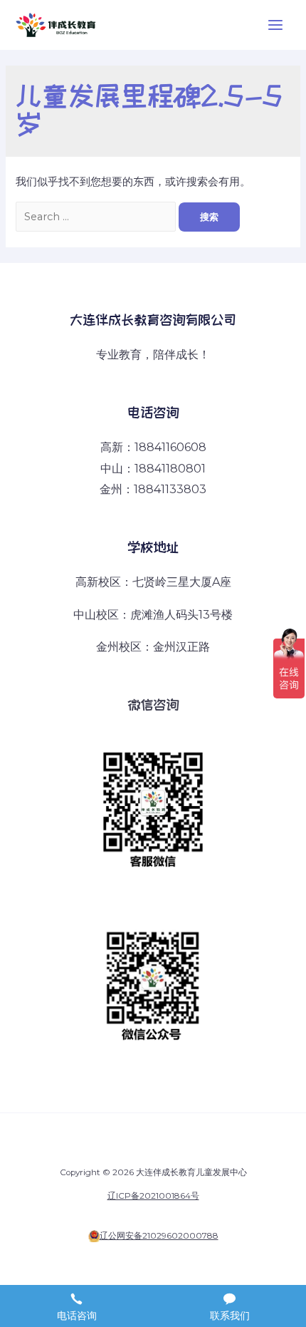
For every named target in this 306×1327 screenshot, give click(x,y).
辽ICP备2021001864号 (153, 1196)
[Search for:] (97, 216)
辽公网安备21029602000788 (159, 1236)
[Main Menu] (275, 25)
